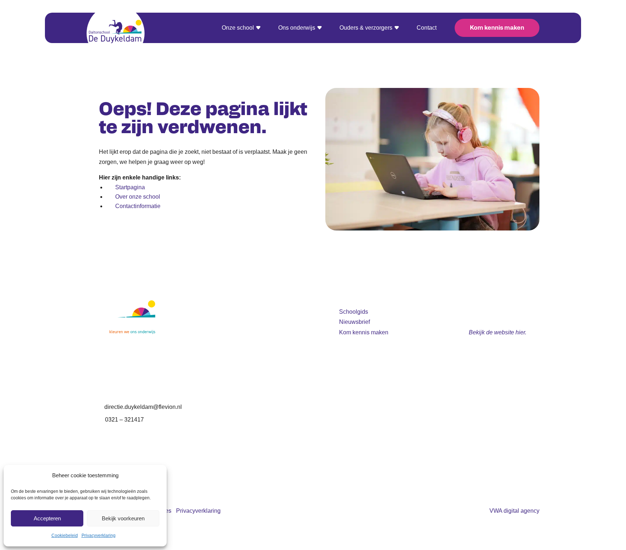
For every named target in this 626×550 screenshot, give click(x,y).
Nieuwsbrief (354, 322)
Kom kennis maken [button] (497, 28)
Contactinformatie (137, 206)
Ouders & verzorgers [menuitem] (365, 28)
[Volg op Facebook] (359, 475)
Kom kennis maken (363, 332)
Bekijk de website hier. (497, 332)
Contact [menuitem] (427, 28)
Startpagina (130, 187)
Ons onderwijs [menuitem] (296, 28)
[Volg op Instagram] (345, 475)
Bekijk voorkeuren (123, 518)
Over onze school (137, 197)
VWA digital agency (514, 511)
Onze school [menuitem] (238, 28)
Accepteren (47, 518)
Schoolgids (353, 312)
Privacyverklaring (99, 535)
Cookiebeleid (64, 535)
